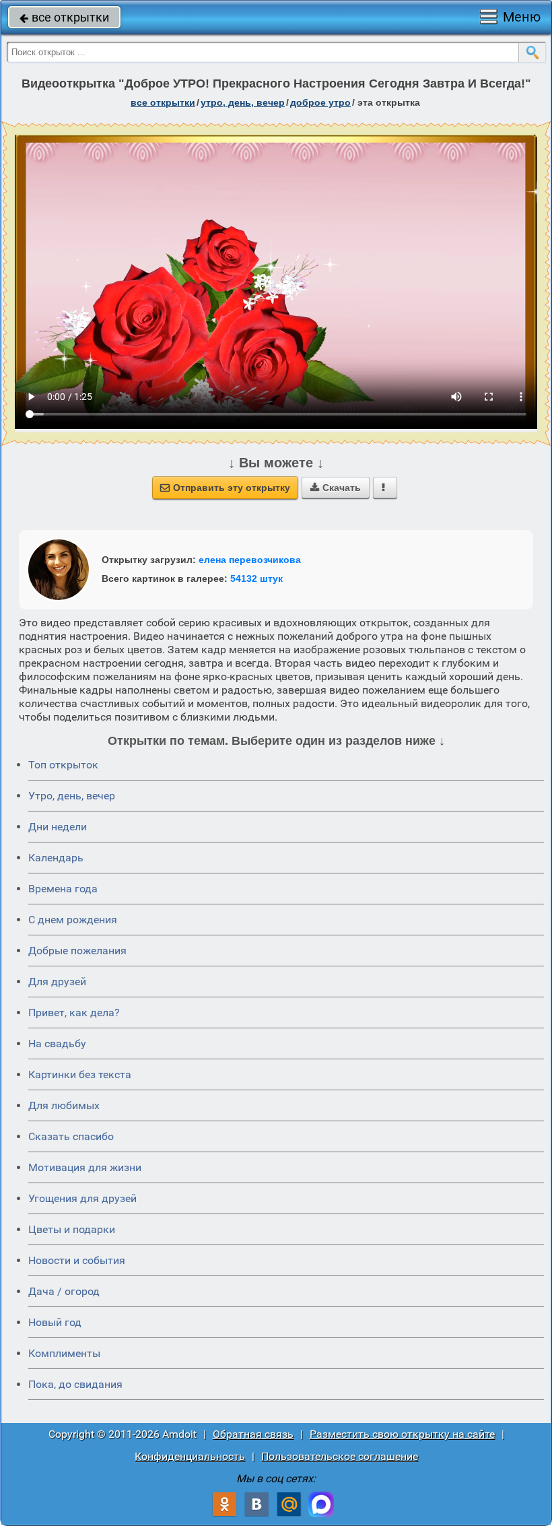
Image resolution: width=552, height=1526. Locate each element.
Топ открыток (63, 764)
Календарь (55, 857)
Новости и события (76, 1260)
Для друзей (57, 981)
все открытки (64, 17)
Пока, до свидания (75, 1384)
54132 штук (256, 578)
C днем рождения (72, 919)
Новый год (54, 1322)
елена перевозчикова (250, 559)
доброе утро (320, 102)
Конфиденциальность (190, 1456)
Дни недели (57, 826)
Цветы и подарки (71, 1229)
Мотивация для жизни (84, 1167)
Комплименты (64, 1353)
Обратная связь (253, 1434)
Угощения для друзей (82, 1198)
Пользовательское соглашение (339, 1456)
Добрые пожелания (77, 950)
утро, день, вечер (243, 102)
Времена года (63, 888)
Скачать (335, 487)
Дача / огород (64, 1291)
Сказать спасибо (71, 1136)
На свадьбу (57, 1043)
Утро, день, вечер (71, 795)
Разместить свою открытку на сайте (402, 1434)
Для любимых (64, 1105)
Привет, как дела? (74, 1012)
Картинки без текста (79, 1074)
